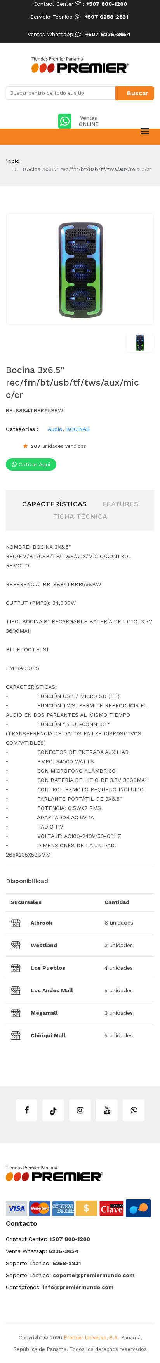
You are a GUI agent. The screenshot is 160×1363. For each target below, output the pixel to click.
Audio (55, 429)
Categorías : (22, 429)
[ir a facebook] (26, 1110)
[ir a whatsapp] (133, 1110)
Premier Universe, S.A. (91, 1337)
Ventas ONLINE (89, 121)
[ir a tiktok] (53, 1110)
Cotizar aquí (33, 464)
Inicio (12, 161)
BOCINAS (78, 429)
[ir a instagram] (80, 1110)
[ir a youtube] (107, 1110)
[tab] (54, 504)
